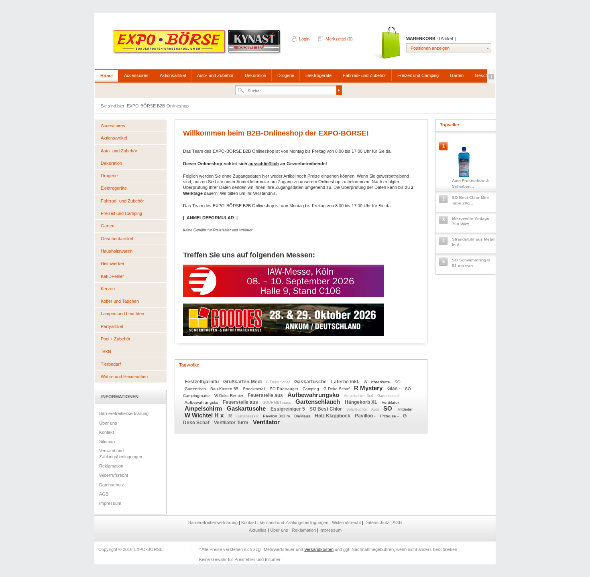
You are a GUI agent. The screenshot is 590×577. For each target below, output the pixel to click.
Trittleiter (405, 409)
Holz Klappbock (333, 416)
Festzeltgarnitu (202, 382)
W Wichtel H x (205, 415)
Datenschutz (111, 484)
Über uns (108, 423)
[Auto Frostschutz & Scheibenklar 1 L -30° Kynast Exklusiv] (466, 160)
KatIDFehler (112, 276)
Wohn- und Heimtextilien (124, 376)
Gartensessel (388, 396)
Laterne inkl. (345, 382)
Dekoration (255, 75)
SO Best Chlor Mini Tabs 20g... (470, 200)
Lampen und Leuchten (122, 313)
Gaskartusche (311, 382)
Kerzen (108, 288)
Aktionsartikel (173, 75)
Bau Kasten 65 (225, 389)
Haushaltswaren (116, 251)
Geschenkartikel (117, 238)
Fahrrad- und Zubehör (364, 75)
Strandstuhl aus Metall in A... (474, 242)
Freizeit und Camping (418, 75)
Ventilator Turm (232, 422)
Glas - (394, 388)
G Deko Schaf (278, 382)
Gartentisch (196, 389)
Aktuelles (258, 530)
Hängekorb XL (361, 402)
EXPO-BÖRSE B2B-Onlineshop (198, 44)
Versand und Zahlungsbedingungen (120, 453)
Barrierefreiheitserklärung (124, 413)
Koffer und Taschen (120, 301)
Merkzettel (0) (339, 38)
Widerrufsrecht (113, 475)
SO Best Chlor (326, 409)
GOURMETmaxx (277, 403)
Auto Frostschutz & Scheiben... (470, 183)
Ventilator (390, 402)
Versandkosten (319, 549)
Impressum (110, 503)
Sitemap (107, 441)
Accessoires (136, 75)
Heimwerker (112, 263)
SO (398, 382)
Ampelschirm (204, 408)
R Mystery (369, 388)
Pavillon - (366, 416)
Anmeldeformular (252, 181)
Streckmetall (255, 389)
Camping (311, 389)
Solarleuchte (357, 409)
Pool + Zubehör (115, 338)
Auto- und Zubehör (215, 75)
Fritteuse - (390, 416)
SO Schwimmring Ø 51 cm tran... (471, 263)
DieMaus (302, 416)
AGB (103, 494)
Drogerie (285, 75)
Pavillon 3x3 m (277, 416)
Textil (106, 351)
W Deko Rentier (229, 395)
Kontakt (106, 432)
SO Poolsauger (284, 389)
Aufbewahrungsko (314, 394)
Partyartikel (112, 326)
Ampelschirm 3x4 (359, 396)
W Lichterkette (377, 382)
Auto (375, 409)
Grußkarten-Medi (243, 382)
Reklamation (111, 466)
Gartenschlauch (318, 401)
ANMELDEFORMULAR (210, 217)
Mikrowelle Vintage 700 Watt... (470, 221)
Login (304, 38)
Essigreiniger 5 (288, 409)
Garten (457, 75)
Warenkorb (386, 43)
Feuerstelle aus (266, 395)
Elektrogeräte (318, 75)
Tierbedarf (111, 364)
